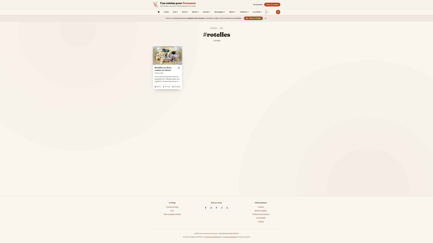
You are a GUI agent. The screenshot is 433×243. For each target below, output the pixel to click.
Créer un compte (272, 4)
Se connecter (258, 4)
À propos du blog (172, 207)
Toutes (166, 12)
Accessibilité (260, 218)
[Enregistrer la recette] (178, 68)
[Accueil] (158, 12)
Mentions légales (261, 211)
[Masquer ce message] (265, 18)
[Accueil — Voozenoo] (156, 4)
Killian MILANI (234, 233)
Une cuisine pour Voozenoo (208, 233)
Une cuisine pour (178, 3)
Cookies (261, 222)
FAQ (172, 211)
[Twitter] (222, 208)
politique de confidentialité (212, 237)
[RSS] (227, 208)
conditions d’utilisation (229, 237)
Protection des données (260, 214)
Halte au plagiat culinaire (172, 214)
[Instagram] (211, 208)
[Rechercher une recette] (278, 12)
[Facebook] (206, 208)
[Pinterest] (216, 208)
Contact (261, 207)
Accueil (213, 28)
